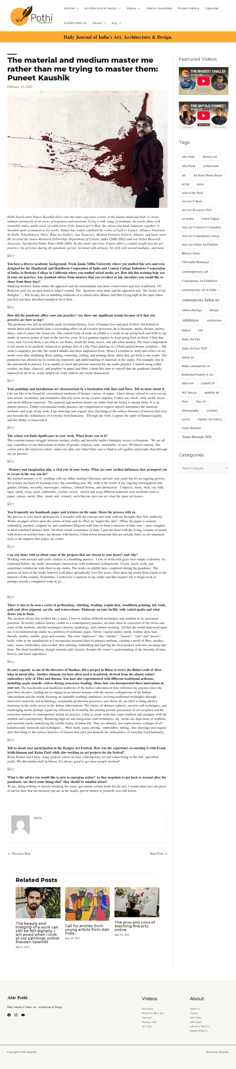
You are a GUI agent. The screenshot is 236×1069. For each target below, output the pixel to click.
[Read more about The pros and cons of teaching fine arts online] (136, 901)
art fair (185, 184)
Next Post (158, 853)
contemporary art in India (199, 289)
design (214, 310)
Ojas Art (201, 401)
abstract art (209, 156)
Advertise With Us (200, 1026)
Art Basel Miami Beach (207, 175)
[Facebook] (9, 1015)
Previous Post (19, 853)
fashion (186, 330)
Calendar (212, 8)
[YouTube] (23, 1015)
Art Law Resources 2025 (197, 210)
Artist (200, 184)
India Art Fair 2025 (194, 348)
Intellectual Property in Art (197, 374)
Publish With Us (75, 23)
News (185, 401)
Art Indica (147, 1008)
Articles (69, 8)
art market (188, 219)
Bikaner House (191, 253)
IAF (200, 330)
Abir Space (196, 1022)
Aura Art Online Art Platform (200, 244)
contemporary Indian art (201, 299)
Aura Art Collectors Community (201, 227)
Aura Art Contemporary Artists (201, 236)
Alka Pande (188, 166)
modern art (211, 392)
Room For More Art (153, 1013)
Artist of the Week (192, 193)
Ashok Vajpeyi (211, 219)
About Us (195, 1008)
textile (186, 419)
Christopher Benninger (195, 262)
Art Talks (147, 1026)
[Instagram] (16, 1015)
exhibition (191, 320)
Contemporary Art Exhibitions (200, 281)
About (97, 23)
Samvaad (147, 1017)
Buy (114, 23)
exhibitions (214, 320)
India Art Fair (191, 339)
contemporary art (195, 271)
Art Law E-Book (192, 201)
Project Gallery (188, 8)
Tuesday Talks (149, 1022)
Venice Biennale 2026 (197, 437)
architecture (211, 165)
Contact (194, 1013)
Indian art (188, 357)
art (183, 175)
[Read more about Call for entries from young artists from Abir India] (87, 903)
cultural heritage (192, 310)
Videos (131, 8)
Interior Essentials (159, 8)
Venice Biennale (191, 428)
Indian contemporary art (196, 366)
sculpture (212, 410)
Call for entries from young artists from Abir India (87, 929)
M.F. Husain (189, 392)
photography (190, 410)
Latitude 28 (207, 383)
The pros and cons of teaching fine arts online (134, 926)
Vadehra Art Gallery (209, 419)
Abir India (188, 157)
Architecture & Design (101, 8)
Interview (188, 383)
